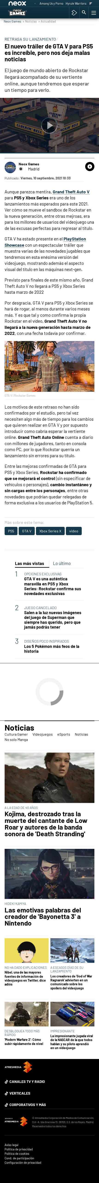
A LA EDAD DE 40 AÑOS (21, 808)
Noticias (19, 727)
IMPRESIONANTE (62, 1031)
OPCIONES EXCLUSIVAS (42, 574)
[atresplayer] (74, 12)
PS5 (11, 531)
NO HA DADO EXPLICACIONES (26, 967)
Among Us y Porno (51, 3)
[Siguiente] (90, 4)
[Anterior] (35, 4)
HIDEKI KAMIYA (15, 904)
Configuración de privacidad (23, 1162)
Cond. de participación (19, 1158)
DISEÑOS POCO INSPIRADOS (46, 641)
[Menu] (93, 12)
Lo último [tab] (62, 563)
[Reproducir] (49, 125)
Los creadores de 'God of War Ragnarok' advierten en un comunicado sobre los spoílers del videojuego (71, 982)
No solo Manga (16, 739)
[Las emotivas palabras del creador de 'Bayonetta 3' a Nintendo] (49, 874)
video (73, 531)
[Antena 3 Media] (16, 1122)
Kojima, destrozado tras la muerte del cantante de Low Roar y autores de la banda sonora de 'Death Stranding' (46, 823)
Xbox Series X (50, 531)
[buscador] (84, 12)
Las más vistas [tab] (29, 563)
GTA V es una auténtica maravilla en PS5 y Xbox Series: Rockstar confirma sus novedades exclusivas (52, 586)
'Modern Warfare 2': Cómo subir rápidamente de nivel (24, 1041)
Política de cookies (17, 1153)
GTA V (26, 531)
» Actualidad (47, 21)
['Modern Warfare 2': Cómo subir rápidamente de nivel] (27, 1014)
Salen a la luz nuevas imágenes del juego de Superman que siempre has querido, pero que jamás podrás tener (52, 620)
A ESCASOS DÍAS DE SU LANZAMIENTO (66, 969)
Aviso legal (11, 1145)
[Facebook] (21, 169)
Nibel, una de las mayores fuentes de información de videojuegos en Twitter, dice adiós (25, 978)
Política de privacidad (19, 1149)
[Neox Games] (22, 12)
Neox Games (12, 21)
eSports (63, 734)
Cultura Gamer (16, 734)
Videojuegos (42, 734)
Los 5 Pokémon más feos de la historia (51, 649)
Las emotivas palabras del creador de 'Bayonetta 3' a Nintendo (43, 916)
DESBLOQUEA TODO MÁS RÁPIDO (22, 1033)
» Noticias (30, 21)
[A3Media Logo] (18, 1071)
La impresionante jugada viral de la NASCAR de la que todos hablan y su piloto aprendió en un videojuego (71, 1042)
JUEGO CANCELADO (40, 607)
